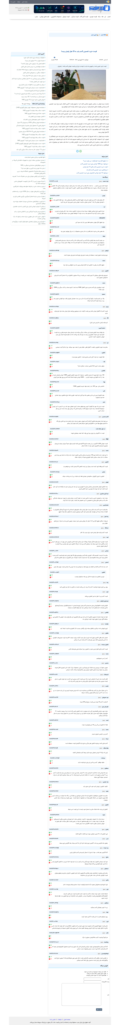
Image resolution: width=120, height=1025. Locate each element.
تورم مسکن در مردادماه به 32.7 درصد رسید (32, 97)
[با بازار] (59, 9)
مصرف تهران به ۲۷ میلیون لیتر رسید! (34, 61)
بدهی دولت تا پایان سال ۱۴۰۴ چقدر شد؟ (33, 76)
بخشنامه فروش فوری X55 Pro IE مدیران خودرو (31, 132)
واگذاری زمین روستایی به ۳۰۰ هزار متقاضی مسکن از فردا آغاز (28, 79)
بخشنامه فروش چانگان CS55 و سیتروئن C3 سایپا (30, 123)
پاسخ (100, 181)
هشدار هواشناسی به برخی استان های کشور (32, 67)
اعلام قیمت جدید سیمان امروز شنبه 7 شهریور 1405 (30, 88)
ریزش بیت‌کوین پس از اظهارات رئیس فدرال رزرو (31, 85)
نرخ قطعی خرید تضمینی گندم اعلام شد (96, 170)
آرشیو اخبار (94, 35)
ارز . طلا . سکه (102, 17)
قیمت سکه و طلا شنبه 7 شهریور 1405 (34, 147)
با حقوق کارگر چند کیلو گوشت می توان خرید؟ (95, 161)
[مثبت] (49, 184)
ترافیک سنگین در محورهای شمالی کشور (33, 73)
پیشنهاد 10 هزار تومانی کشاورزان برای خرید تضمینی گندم (92, 173)
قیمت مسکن (75, 17)
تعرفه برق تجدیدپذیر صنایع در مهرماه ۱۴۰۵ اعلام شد (30, 70)
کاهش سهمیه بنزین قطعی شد (36, 116)
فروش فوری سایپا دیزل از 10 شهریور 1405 (33, 100)
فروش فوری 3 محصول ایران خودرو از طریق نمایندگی (30, 126)
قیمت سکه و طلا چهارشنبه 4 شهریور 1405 (33, 135)
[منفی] (49, 186)
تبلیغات (18, 2)
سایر (36, 17)
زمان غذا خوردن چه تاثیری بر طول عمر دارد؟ (32, 168)
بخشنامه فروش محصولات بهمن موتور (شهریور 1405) (30, 107)
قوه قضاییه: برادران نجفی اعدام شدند (34, 157)
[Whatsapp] (80, 152)
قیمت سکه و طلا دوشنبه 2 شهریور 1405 (33, 110)
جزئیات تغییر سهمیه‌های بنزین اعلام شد (33, 119)
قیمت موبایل (66, 17)
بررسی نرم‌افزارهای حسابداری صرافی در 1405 (32, 165)
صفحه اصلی (25, 2)
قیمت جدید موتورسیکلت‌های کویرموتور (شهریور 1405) (29, 144)
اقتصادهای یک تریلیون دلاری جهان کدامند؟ (32, 64)
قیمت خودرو (93, 17)
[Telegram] (77, 152)
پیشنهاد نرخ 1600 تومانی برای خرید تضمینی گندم (93, 164)
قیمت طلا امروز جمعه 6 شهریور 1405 (34, 113)
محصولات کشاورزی (55, 17)
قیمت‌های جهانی (44, 17)
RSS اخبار (103, 35)
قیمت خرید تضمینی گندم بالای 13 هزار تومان (95, 167)
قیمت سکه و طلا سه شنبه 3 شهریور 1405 (33, 129)
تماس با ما (13, 2)
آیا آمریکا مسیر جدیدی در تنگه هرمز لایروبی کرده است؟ (29, 94)
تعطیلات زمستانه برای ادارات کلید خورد (34, 58)
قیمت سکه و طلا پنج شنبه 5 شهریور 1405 (33, 138)
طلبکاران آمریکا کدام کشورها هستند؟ (34, 91)
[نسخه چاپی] (54, 57)
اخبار (108, 17)
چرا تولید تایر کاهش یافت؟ (37, 82)
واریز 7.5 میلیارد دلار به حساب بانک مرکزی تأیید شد (30, 150)
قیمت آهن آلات (84, 17)
